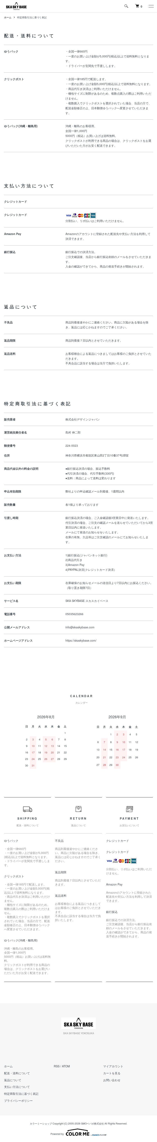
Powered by (57, 1133)
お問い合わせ (111, 1080)
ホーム (7, 17)
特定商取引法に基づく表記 (21, 1094)
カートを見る (111, 1073)
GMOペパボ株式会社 (92, 1123)
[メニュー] (151, 6)
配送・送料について (17, 1073)
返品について (12, 1080)
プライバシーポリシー (18, 1100)
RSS (56, 1066)
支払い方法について (17, 1087)
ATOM (66, 1066)
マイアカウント (113, 1066)
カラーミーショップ (41, 1123)
